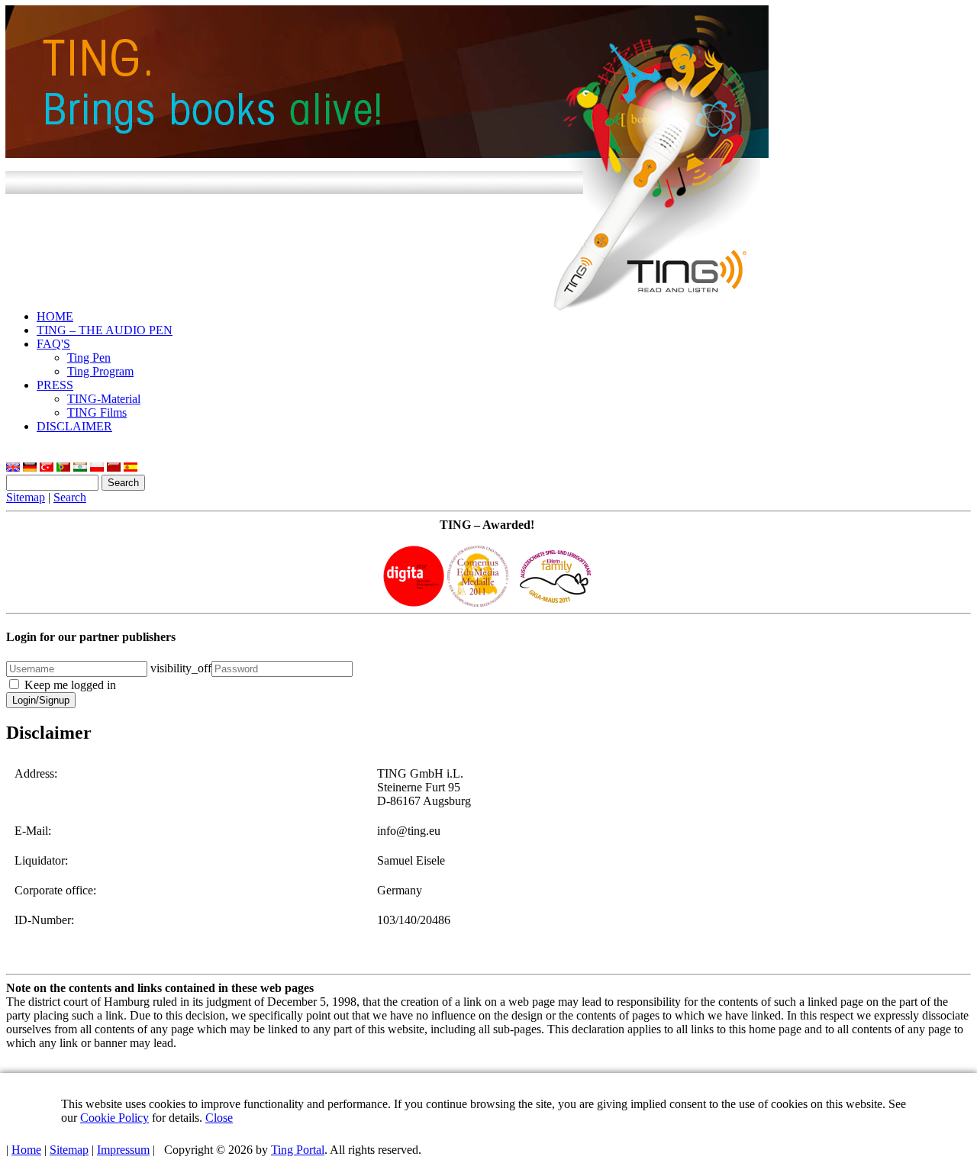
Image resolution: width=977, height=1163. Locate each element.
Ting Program (100, 371)
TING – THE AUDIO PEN (105, 330)
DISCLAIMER (74, 426)
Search (69, 497)
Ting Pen (89, 357)
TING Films (97, 412)
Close (219, 1117)
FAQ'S (53, 343)
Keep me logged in (70, 684)
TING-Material (103, 398)
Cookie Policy (114, 1117)
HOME (55, 316)
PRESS (55, 385)
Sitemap (25, 497)
